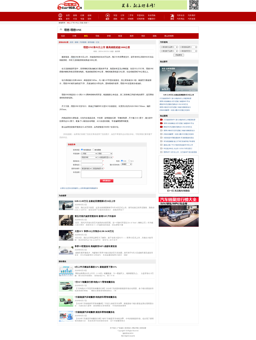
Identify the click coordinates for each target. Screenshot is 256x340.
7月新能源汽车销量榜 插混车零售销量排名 (95, 312)
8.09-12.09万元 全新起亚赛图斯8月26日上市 (95, 201)
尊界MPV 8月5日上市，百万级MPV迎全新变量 (180, 152)
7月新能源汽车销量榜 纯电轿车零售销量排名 (96, 297)
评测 (109, 36)
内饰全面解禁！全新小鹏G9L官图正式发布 (175, 110)
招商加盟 (143, 328)
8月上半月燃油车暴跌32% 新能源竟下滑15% (96, 267)
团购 (115, 19)
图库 (132, 36)
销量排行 (151, 19)
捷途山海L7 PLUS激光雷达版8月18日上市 (178, 145)
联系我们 (128, 328)
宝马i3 (120, 69)
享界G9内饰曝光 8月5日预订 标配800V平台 (175, 101)
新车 (68, 19)
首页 (68, 15)
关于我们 (113, 328)
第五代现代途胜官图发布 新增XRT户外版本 (95, 216)
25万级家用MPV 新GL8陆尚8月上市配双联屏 (175, 98)
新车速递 (91, 42)
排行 (122, 19)
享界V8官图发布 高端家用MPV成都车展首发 (96, 246)
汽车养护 (191, 15)
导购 (97, 36)
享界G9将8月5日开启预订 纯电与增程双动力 (175, 107)
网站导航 (135, 328)
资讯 (86, 36)
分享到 (62, 188)
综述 (63, 36)
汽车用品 (180, 19)
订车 (122, 15)
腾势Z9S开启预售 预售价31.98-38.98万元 (174, 104)
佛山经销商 (169, 36)
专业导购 (151, 15)
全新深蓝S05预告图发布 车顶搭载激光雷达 (179, 138)
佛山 (68, 23)
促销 (89, 15)
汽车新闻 (83, 42)
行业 (75, 19)
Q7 (93, 106)
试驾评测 (140, 19)
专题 (82, 19)
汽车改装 (191, 19)
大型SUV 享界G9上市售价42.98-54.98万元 (94, 231)
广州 (73, 23)
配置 (120, 36)
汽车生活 (180, 15)
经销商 (130, 19)
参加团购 (97, 150)
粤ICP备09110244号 (128, 336)
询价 (143, 36)
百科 (89, 19)
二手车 (130, 15)
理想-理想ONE (72, 29)
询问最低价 (87, 150)
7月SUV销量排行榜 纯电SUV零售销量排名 (95, 282)
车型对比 (140, 15)
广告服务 (120, 328)
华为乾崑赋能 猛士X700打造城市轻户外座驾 (179, 141)
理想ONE (75, 57)
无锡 (81, 23)
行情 (82, 15)
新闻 (75, 15)
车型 (115, 15)
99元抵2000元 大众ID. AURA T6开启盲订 (178, 148)
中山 (77, 23)
